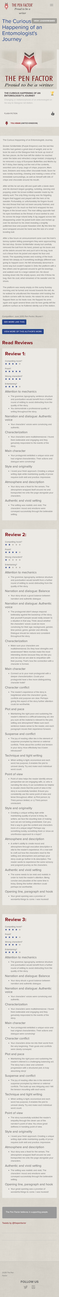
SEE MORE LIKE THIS (14, 322)
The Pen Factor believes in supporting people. (27, 1211)
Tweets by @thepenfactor (14, 1222)
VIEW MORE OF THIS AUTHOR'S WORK (23, 331)
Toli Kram (15, 123)
